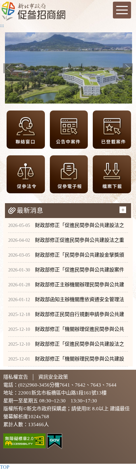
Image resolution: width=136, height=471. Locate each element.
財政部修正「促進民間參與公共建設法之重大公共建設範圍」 (66, 346)
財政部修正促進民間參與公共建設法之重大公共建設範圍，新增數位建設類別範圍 (66, 242)
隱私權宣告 (15, 377)
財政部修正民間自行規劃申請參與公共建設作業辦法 (66, 317)
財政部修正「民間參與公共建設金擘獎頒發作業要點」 (66, 257)
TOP (4, 467)
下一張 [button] (128, 68)
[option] (68, 67)
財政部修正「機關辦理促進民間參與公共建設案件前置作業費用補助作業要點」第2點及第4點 (66, 332)
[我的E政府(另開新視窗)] (54, 440)
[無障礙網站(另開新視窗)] (24, 440)
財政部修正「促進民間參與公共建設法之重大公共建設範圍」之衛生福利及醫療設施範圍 (66, 228)
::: (2, 25)
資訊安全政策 (53, 377)
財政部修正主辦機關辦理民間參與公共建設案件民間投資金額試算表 (66, 287)
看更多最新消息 (122, 209)
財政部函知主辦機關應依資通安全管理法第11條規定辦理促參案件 (66, 302)
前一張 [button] (8, 68)
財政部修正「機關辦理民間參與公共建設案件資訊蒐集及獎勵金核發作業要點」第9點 (66, 361)
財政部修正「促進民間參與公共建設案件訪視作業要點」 (66, 272)
